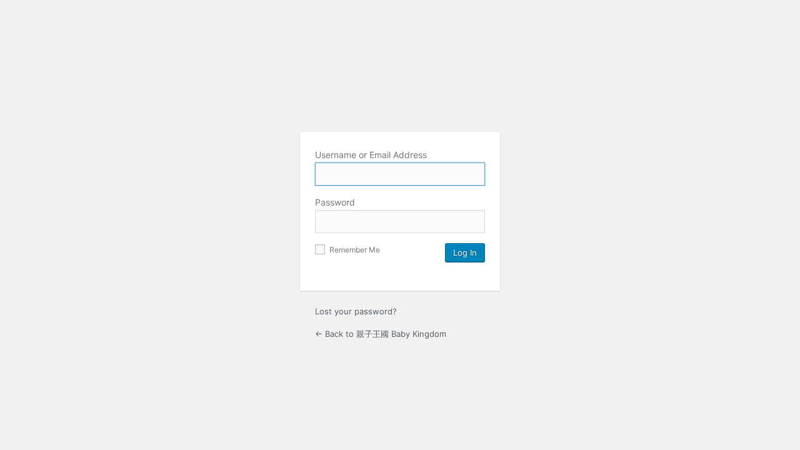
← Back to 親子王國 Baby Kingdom (380, 334)
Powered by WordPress (400, 90)
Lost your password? (356, 311)
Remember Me (354, 249)
